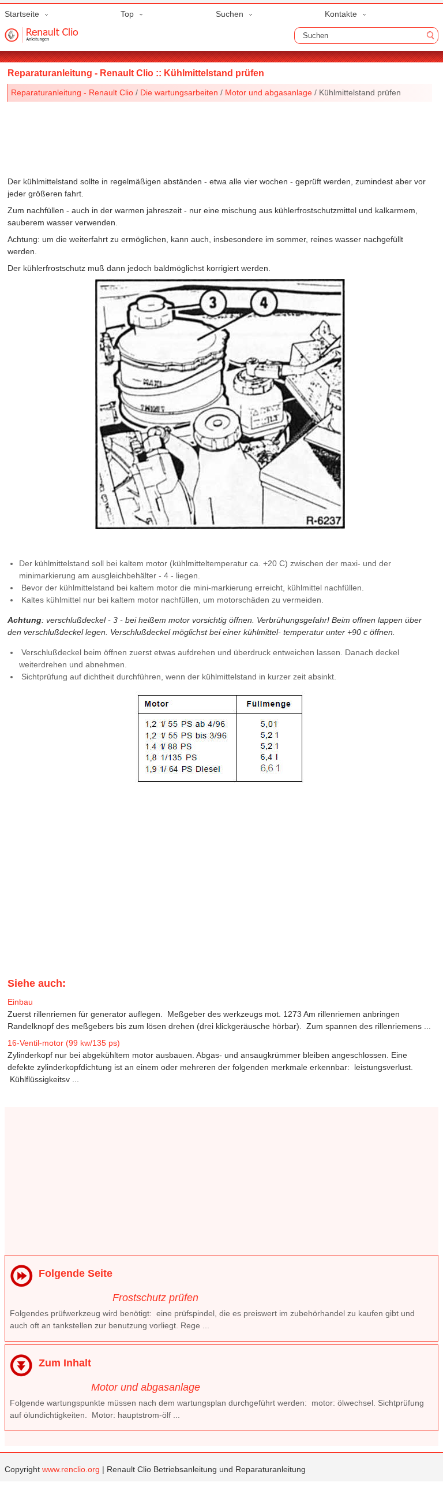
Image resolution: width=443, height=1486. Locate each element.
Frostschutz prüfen (155, 1297)
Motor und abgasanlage (268, 92)
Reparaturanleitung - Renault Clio (72, 92)
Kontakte (341, 13)
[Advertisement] (220, 136)
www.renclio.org (71, 1469)
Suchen (229, 13)
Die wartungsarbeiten (179, 92)
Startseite (22, 13)
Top (127, 13)
